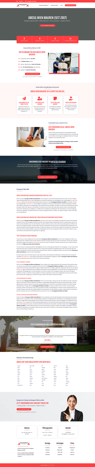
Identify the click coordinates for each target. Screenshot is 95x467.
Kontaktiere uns (26, 256)
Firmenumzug (47, 454)
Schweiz (24, 302)
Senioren (20, 269)
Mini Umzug (47, 450)
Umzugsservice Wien (54, 5)
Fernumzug (47, 452)
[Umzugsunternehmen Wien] (23, 5)
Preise (62, 5)
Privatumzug (47, 447)
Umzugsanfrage (72, 447)
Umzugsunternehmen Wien (43, 5)
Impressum (72, 452)
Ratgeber (72, 450)
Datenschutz (72, 454)
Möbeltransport (59, 450)
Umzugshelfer (60, 454)
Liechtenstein (36, 242)
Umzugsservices (30, 203)
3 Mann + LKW (60, 452)
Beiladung (60, 447)
